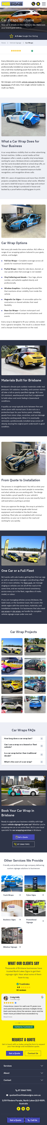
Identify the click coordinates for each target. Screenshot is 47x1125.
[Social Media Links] (18, 1108)
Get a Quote (15, 1120)
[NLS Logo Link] (12, 4)
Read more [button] (8, 1017)
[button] (44, 3)
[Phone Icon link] (33, 4)
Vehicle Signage (15, 43)
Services (8, 1065)
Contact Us (33, 1053)
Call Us (33, 1120)
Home (3, 43)
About (6, 1073)
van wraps (5, 611)
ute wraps (16, 611)
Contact (7, 1080)
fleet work (28, 583)
